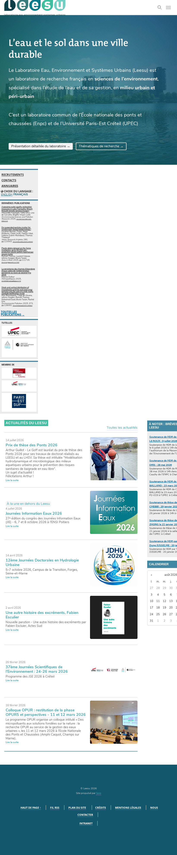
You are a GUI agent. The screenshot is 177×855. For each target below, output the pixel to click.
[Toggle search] (159, 7)
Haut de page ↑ (31, 808)
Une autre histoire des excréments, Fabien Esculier (42, 615)
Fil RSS (54, 808)
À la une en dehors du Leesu (28, 503)
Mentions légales (128, 808)
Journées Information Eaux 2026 (34, 513)
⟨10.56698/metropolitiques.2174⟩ (11, 281)
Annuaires (10, 186)
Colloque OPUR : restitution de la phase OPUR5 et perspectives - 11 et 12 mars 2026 (46, 712)
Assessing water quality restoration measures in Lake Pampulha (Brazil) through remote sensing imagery (17, 209)
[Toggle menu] (168, 7)
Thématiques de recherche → (101, 146)
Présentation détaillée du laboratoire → (40, 146)
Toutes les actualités (122, 427)
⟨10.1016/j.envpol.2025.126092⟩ (22, 305)
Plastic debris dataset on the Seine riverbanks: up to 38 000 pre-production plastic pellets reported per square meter (17, 251)
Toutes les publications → (13, 313)
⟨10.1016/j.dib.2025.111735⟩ (10, 262)
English (6, 194)
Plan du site (77, 808)
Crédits (100, 808)
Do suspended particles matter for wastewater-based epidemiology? (16, 228)
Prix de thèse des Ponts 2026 (31, 445)
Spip (98, 793)
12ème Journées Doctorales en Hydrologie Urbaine (42, 562)
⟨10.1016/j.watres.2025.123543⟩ (23, 242)
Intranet (86, 823)
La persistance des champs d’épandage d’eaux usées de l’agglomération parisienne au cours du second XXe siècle (18, 272)
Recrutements (13, 175)
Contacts (9, 180)
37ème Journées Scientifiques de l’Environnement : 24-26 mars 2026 (37, 669)
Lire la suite (12, 480)
